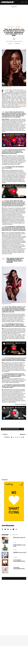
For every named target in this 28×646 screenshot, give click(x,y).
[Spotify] (13, 529)
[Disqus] (14, 458)
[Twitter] (5, 529)
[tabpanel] (14, 555)
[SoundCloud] (10, 529)
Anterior (5, 434)
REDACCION (18, 43)
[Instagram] (8, 529)
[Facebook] (2, 529)
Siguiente (22, 434)
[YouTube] (16, 529)
